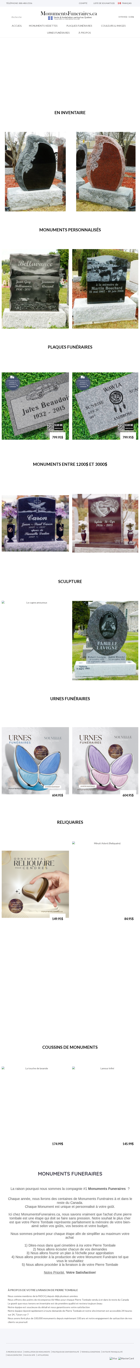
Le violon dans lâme (87, 678)
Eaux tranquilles (14, 327)
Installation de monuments (37, 1352)
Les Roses (11, 209)
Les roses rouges (85, 209)
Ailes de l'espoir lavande (89, 796)
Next (75, 123)
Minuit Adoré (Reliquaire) (90, 920)
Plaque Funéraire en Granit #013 (94, 439)
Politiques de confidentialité (65, 1352)
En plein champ (84, 327)
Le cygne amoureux (16, 678)
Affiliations (43, 1355)
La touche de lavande (17, 1145)
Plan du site (29, 1355)
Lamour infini (83, 1145)
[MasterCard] (126, 1358)
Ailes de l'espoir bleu (17, 796)
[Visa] (113, 1358)
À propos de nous (14, 1352)
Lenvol (9, 561)
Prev (64, 123)
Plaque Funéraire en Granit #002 (24, 439)
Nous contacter (14, 1355)
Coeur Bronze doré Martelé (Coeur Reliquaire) (25, 922)
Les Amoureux (84, 561)
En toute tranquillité (112, 1352)
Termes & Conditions (90, 1352)
